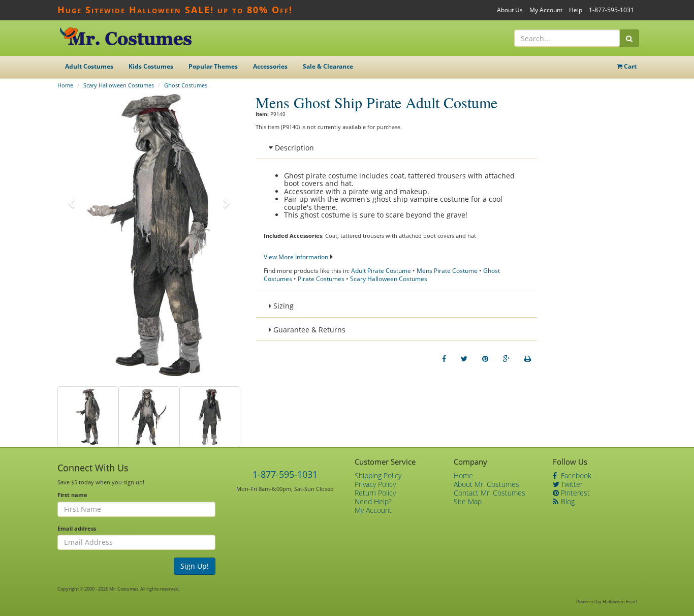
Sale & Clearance (328, 66)
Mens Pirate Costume (447, 270)
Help (575, 10)
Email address (76, 528)
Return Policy (375, 493)
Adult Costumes (89, 66)
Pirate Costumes (321, 278)
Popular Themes (213, 66)
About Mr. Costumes (486, 484)
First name (72, 495)
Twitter (571, 484)
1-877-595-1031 (611, 10)
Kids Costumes (151, 66)
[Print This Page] (528, 359)
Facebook (575, 475)
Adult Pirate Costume (381, 270)
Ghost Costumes (185, 85)
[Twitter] (464, 359)
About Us (510, 10)
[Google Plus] (506, 359)
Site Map (468, 501)
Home (65, 85)
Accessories (270, 66)
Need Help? (373, 501)
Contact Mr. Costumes (489, 493)
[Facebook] (444, 359)
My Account (545, 10)
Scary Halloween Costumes (118, 85)
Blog (567, 501)
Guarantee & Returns (308, 329)
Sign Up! (194, 566)
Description (293, 147)
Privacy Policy (375, 484)
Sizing (282, 306)
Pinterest (574, 493)
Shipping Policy (378, 475)
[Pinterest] (485, 359)
